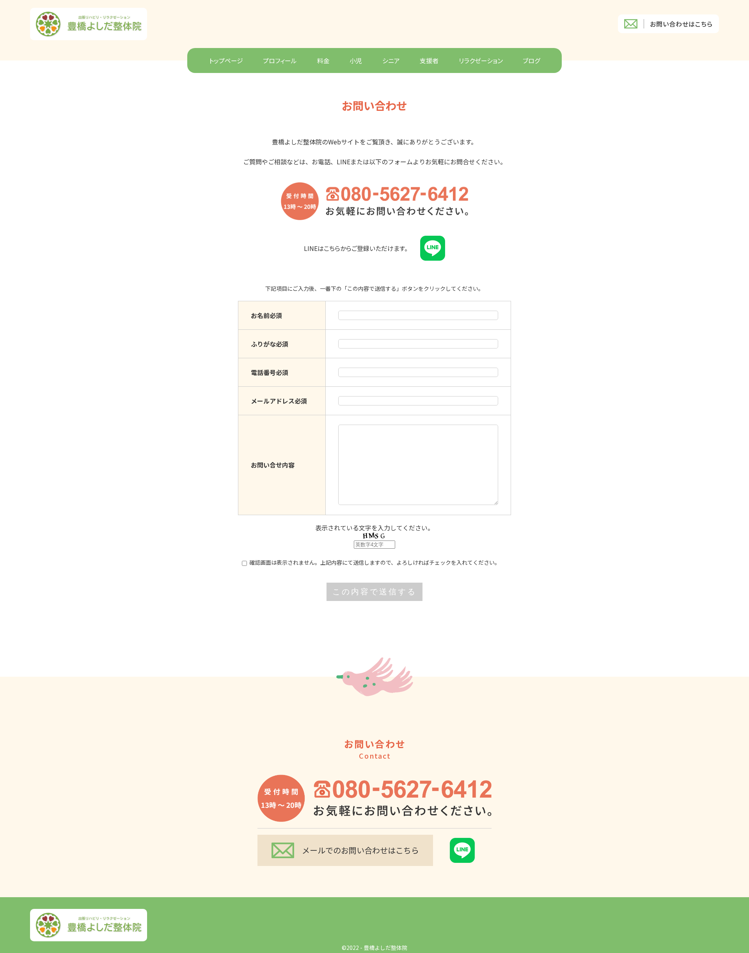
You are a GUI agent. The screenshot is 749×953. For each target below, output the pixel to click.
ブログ (531, 60)
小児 (356, 60)
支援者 (429, 60)
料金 (323, 60)
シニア (391, 60)
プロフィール (280, 60)
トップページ (226, 60)
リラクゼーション (481, 60)
